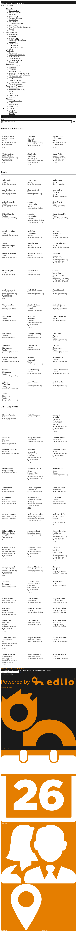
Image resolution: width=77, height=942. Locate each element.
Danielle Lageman (57, 254)
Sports (11, 102)
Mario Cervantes (9, 449)
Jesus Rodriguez (34, 608)
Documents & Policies (16, 23)
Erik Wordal (58, 382)
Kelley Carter (8, 137)
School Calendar (14, 16)
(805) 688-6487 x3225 (33, 507)
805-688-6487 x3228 (7, 297)
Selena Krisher (8, 548)
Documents (12, 69)
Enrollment (12, 14)
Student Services (14, 38)
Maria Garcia (33, 497)
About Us (12, 114)
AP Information (14, 56)
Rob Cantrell (33, 190)
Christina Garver (57, 498)
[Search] (74, 121)
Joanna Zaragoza (6, 395)
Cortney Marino (56, 549)
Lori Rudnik (32, 620)
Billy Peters (58, 582)
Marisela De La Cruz (34, 469)
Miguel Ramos (59, 598)
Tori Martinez (8, 154)
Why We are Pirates (15, 12)
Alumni (11, 29)
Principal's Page (14, 11)
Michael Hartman (57, 232)
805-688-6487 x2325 (7, 161)
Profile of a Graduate (15, 60)
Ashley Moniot (8, 567)
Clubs (11, 93)
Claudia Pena (33, 582)
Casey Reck (32, 346)
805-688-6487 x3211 (58, 263)
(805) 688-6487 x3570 (8, 663)
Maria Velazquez (60, 637)
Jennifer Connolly (31, 138)
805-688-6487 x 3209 (33, 461)
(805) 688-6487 (37, 670)
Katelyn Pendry (34, 333)
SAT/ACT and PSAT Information (19, 75)
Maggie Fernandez (32, 215)
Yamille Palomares (6, 583)
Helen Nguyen (59, 305)
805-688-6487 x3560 (58, 146)
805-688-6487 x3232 (58, 540)
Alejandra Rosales (6, 621)
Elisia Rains (7, 598)
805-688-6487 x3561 (32, 555)
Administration (13, 34)
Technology (12, 42)
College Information (15, 77)
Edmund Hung (8, 531)
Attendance (12, 36)
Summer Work (13, 62)
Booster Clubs (13, 104)
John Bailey (7, 180)
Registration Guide (15, 71)
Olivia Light (7, 271)
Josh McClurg (8, 290)
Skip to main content (7, 2)
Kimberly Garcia (6, 498)
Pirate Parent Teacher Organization (20, 27)
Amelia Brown (8, 190)
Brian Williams (59, 654)
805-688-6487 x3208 (7, 630)
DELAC (11, 31)
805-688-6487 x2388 (61, 281)
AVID (11, 91)
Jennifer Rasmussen (7, 347)
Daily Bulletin (7, 117)
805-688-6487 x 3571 (59, 523)
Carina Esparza (34, 488)
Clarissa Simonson (6, 371)
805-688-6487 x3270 (32, 591)
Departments (13, 53)
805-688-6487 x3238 (7, 574)
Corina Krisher (59, 531)
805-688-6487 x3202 (58, 559)
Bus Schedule (13, 21)
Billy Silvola (58, 358)
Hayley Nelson (33, 305)
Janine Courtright (32, 203)
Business (15, 45)
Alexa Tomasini (9, 637)
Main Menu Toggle (7, 5)
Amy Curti (57, 202)
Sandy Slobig (33, 370)
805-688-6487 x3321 (36, 222)
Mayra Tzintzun (34, 637)
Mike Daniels (8, 214)
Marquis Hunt (33, 531)
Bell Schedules (13, 20)
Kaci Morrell (58, 290)
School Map (13, 25)
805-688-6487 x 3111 (36, 145)
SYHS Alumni (33, 415)
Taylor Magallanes (57, 272)
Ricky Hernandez (35, 514)
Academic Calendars (15, 18)
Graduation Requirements (17, 55)
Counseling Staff (14, 66)
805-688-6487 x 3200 (33, 164)
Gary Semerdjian (9, 358)
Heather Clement (31, 450)
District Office (13, 43)
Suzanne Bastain (6, 438)
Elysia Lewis (58, 137)
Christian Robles (6, 609)
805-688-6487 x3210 (32, 326)
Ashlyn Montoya (34, 567)
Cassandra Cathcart (57, 191)
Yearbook (12, 97)
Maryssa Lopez (34, 548)
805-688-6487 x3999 (58, 161)
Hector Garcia (59, 488)
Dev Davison (7, 468)
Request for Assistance (16, 84)
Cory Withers (33, 382)
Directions (12, 110)
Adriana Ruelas (59, 620)
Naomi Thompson (60, 370)
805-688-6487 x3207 (7, 557)
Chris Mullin (8, 305)
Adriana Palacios (31, 317)
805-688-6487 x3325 (36, 520)
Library (11, 49)
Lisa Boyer (32, 180)
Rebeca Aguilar (9, 415)
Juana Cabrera (59, 437)
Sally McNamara (34, 290)
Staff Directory (13, 112)
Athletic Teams (13, 106)
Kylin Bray (57, 180)
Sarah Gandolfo (9, 231)
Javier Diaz (7, 488)
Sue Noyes (6, 316)
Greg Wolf (57, 154)
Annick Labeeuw (34, 253)
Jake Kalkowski (59, 243)
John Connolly (8, 202)
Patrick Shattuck (31, 359)
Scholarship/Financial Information (19, 73)
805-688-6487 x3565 (7, 538)
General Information (15, 101)
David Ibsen (32, 243)
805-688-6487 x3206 (58, 430)
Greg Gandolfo (59, 214)
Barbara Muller (56, 568)
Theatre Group (13, 95)
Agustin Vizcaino (6, 383)
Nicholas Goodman (31, 232)
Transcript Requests (15, 80)
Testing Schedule (14, 58)
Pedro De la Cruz (58, 469)
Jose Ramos (32, 598)
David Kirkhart (9, 253)
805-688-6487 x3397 (7, 146)
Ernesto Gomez (9, 514)
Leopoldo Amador (57, 416)
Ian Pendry (7, 333)
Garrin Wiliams (34, 654)
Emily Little (32, 271)
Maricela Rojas (59, 608)
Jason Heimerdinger (8, 244)
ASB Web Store (14, 88)
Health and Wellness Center (17, 40)
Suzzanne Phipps (57, 334)
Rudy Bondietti (34, 437)
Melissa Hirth (59, 514)
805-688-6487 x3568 (36, 479)
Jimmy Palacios (59, 316)
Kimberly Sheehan (31, 155)
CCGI (11, 78)
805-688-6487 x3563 (7, 647)
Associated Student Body (17, 90)
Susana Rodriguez (57, 347)
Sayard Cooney (59, 449)
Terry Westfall (8, 654)
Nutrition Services (18, 47)
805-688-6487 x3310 (58, 457)
